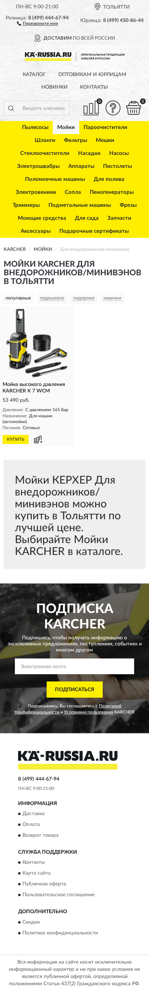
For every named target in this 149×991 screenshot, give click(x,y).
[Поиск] (11, 108)
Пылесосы (35, 127)
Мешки (105, 140)
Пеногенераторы (112, 192)
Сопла (73, 192)
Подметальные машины (79, 205)
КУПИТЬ (15, 439)
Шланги (45, 140)
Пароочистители (105, 127)
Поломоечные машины (55, 179)
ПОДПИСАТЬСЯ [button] (74, 689)
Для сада (87, 218)
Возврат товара (40, 835)
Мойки (66, 127)
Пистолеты (117, 166)
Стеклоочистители (44, 153)
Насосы (119, 153)
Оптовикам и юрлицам (92, 74)
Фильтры (75, 140)
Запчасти (119, 218)
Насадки (89, 153)
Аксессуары (36, 231)
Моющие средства (42, 218)
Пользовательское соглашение (58, 895)
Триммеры (26, 205)
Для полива (109, 179)
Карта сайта (36, 873)
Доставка (33, 813)
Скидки (31, 922)
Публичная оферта (44, 884)
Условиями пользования (88, 712)
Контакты (94, 87)
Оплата (31, 824)
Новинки (54, 87)
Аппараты (81, 166)
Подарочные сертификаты (94, 231)
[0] (133, 108)
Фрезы (128, 205)
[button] (37, 23)
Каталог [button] (34, 74)
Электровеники (36, 192)
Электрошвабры (38, 166)
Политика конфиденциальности (60, 933)
